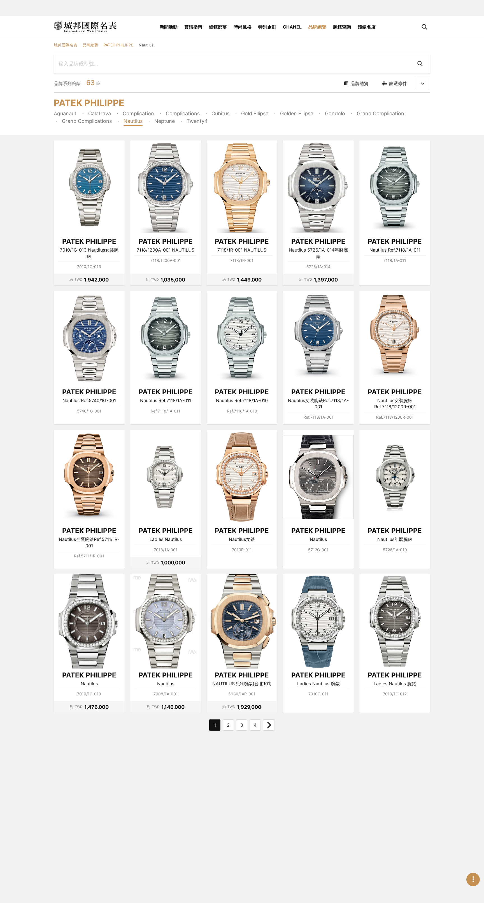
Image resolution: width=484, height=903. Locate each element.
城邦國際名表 (65, 45)
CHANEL (292, 27)
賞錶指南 (193, 27)
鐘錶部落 (218, 27)
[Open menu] (473, 879)
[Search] (421, 63)
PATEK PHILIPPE (118, 45)
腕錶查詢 (342, 27)
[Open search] (424, 26)
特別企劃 (267, 27)
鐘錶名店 (367, 27)
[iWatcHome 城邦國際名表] (85, 26)
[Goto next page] (269, 725)
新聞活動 (169, 27)
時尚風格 (243, 27)
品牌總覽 (317, 27)
